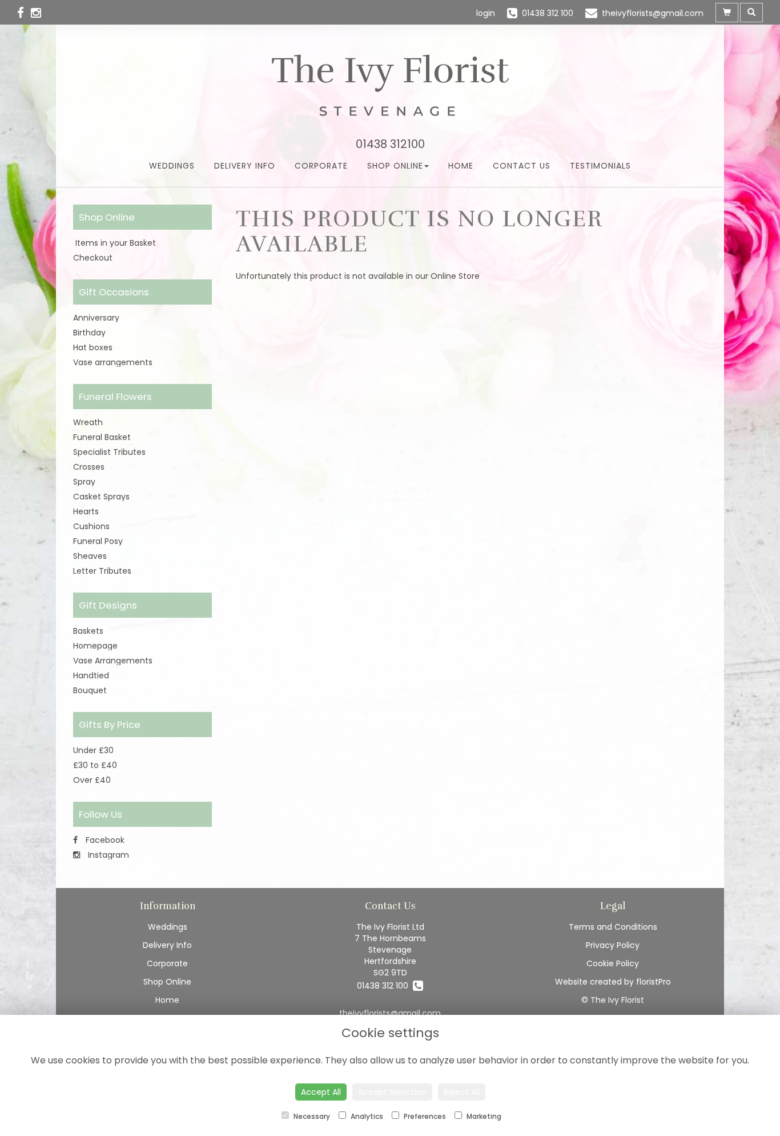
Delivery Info (244, 165)
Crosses (88, 467)
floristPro (653, 981)
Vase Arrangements (112, 660)
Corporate (321, 165)
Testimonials (600, 165)
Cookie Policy (612, 963)
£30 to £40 (95, 765)
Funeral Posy (98, 541)
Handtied (91, 675)
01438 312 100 (385, 985)
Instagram (107, 855)
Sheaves (90, 556)
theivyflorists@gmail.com (390, 1013)
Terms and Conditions (613, 927)
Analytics (366, 1116)
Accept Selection (392, 1092)
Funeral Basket (102, 437)
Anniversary (96, 317)
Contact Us (521, 165)
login (485, 13)
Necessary (311, 1116)
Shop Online (395, 165)
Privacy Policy (613, 945)
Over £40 (92, 780)
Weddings (172, 165)
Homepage (95, 645)
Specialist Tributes (109, 452)
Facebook (103, 840)
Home (460, 165)
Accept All (321, 1092)
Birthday (89, 332)
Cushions (91, 526)
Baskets (88, 631)
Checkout (92, 257)
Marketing (483, 1116)
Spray (84, 481)
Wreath (88, 422)
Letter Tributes (102, 571)
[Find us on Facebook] (24, 13)
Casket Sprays (101, 496)
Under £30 (93, 750)
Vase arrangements (112, 362)
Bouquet (90, 690)
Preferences (424, 1116)
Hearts (86, 511)
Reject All (462, 1092)
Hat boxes (92, 347)
